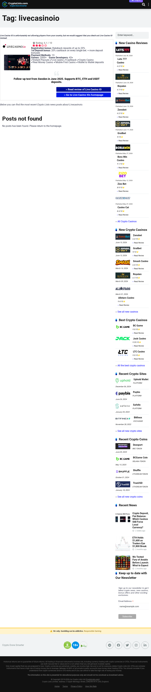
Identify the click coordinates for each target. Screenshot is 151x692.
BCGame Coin (140, 457)
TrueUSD (137, 483)
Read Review (123, 70)
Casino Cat (123, 207)
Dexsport (137, 444)
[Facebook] (118, 645)
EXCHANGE (138, 421)
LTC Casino (139, 351)
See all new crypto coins (130, 496)
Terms (65, 686)
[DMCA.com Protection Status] (67, 647)
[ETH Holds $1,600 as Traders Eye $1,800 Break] (122, 550)
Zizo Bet (122, 183)
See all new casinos (128, 311)
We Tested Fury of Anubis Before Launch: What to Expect (140, 561)
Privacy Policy (76, 686)
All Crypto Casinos (127, 221)
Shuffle (137, 470)
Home (57, 686)
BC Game (138, 325)
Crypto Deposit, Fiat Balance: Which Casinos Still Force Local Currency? (140, 520)
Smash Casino (140, 261)
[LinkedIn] (145, 645)
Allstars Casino (126, 297)
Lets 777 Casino (122, 61)
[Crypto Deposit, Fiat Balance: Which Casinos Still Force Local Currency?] (122, 525)
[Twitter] (127, 645)
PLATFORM (137, 383)
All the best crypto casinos (131, 365)
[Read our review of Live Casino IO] (14, 53)
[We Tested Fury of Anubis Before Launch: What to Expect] (122, 569)
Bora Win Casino (122, 158)
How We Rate (91, 686)
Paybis (136, 392)
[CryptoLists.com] (15, 4)
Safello (137, 404)
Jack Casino (139, 338)
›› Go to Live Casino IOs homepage (83, 94)
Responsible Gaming (92, 631)
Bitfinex (138, 417)
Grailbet (122, 133)
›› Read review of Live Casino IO (84, 89)
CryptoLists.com (92, 679)
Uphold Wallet (141, 379)
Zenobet (122, 109)
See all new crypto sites (130, 431)
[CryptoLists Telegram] (109, 645)
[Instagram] (136, 645)
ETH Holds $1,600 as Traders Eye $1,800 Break (139, 542)
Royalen (122, 86)
